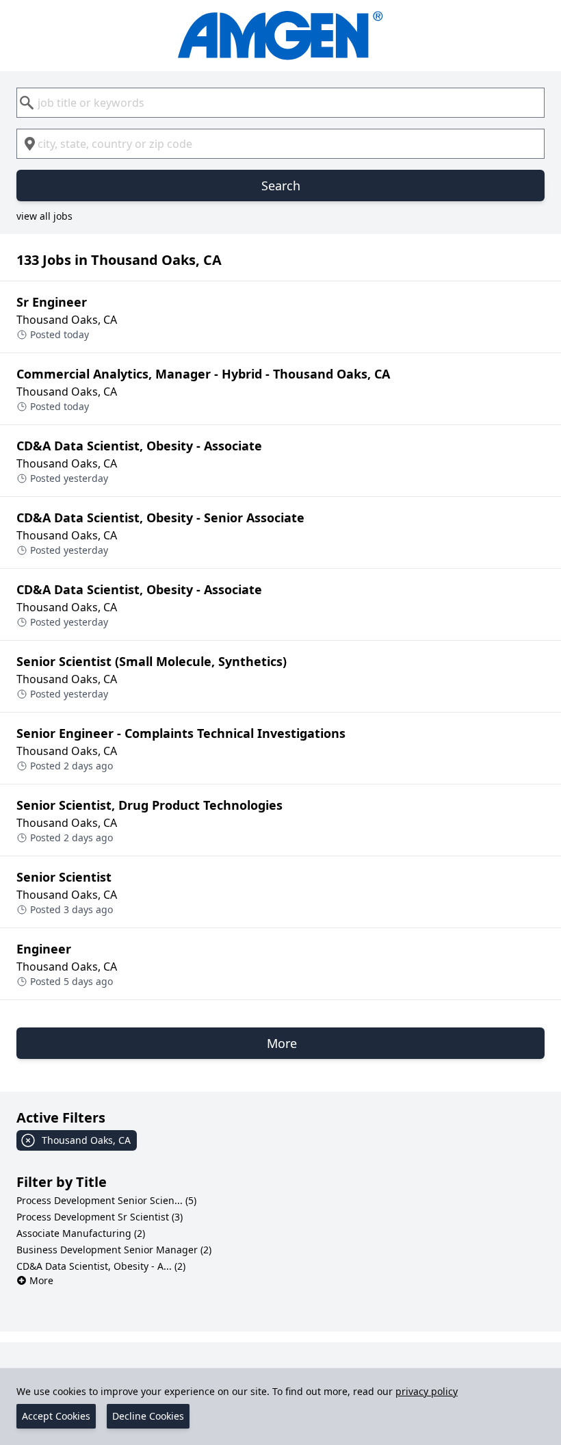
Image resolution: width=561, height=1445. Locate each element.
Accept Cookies (56, 1415)
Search (280, 185)
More (41, 1280)
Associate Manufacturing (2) (80, 1233)
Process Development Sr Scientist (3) (99, 1216)
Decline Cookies (148, 1415)
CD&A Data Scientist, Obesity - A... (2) (100, 1266)
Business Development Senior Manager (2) (113, 1249)
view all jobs (44, 215)
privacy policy (426, 1391)
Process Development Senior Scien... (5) (106, 1200)
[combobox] (280, 103)
